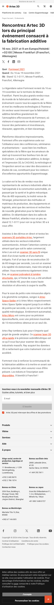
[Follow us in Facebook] (3, 530)
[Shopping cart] (44, 6)
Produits (6, 425)
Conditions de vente (29, 541)
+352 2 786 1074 (9, 480)
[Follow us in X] (26, 530)
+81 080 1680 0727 (37, 501)
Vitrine (5, 431)
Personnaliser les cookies (27, 600)
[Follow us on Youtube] (50, 530)
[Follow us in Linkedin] (38, 530)
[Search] (38, 6)
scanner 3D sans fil (30, 252)
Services (6, 437)
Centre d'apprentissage (38, 13)
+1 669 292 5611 (36, 472)
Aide (4, 444)
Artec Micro (8, 315)
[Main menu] (3, 6)
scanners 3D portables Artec (17, 237)
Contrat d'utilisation (10, 541)
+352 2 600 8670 (9, 477)
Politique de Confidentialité (13, 544)
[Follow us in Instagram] (15, 530)
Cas (25, 13)
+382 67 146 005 (9, 519)
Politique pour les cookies (38, 544)
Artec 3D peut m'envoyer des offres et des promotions (28, 413)
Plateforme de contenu (11, 13)
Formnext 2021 (17, 69)
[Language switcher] (51, 6)
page (16, 583)
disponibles (8, 375)
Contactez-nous (9, 547)
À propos (6, 450)
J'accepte (27, 594)
